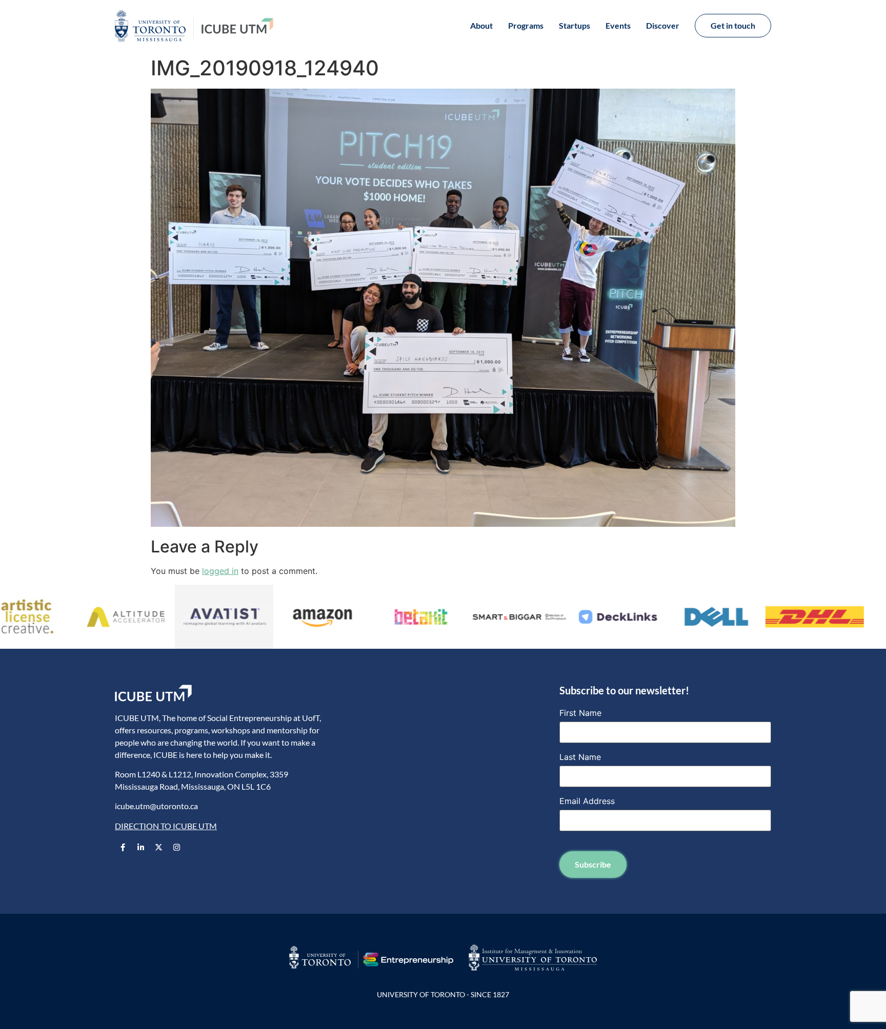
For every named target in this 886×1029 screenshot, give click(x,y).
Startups (574, 25)
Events (618, 25)
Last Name (580, 757)
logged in (220, 571)
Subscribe (593, 864)
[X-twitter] (158, 847)
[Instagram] (176, 847)
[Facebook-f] (122, 847)
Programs (525, 25)
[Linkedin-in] (140, 847)
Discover (662, 25)
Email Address (587, 801)
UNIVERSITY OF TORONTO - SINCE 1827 (443, 994)
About (481, 25)
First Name (580, 713)
